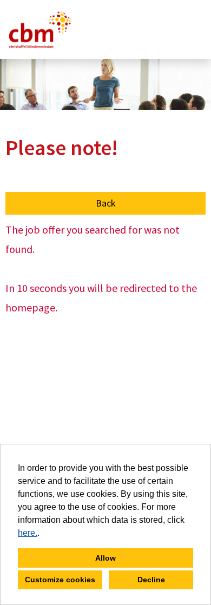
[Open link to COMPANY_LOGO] (40, 29)
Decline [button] (151, 579)
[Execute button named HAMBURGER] (184, 29)
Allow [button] (105, 558)
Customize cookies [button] (60, 579)
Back (106, 203)
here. (27, 532)
